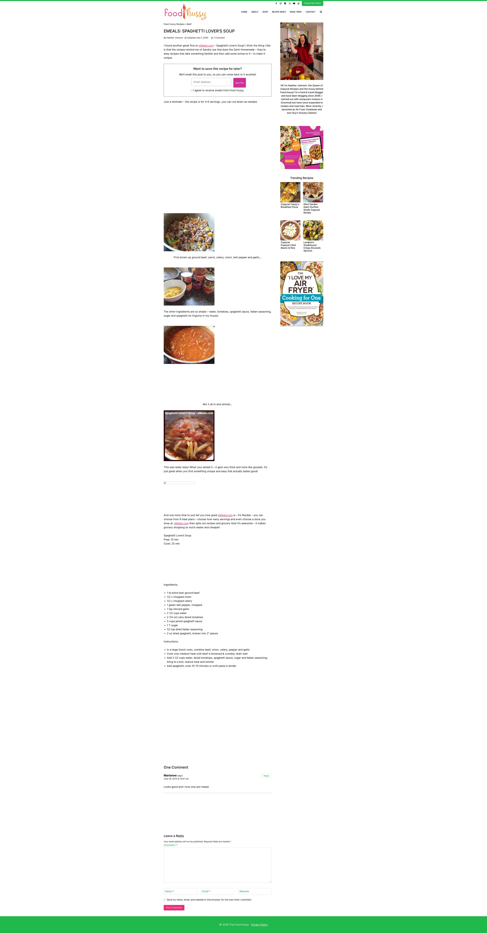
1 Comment (219, 37)
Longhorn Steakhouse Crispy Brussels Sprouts (312, 246)
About (254, 12)
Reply (266, 776)
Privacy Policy (259, 924)
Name (169, 891)
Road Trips (296, 12)
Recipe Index (279, 12)
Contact (310, 12)
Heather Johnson (175, 37)
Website (244, 891)
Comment (170, 845)
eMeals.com (206, 45)
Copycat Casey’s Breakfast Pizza (290, 205)
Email (206, 891)
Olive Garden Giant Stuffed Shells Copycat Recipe (311, 208)
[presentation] (290, 192)
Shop (265, 12)
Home (244, 12)
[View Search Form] (321, 12)
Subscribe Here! (312, 3)
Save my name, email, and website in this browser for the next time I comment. (209, 899)
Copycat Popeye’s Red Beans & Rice (288, 245)
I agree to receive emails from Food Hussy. (218, 90)
